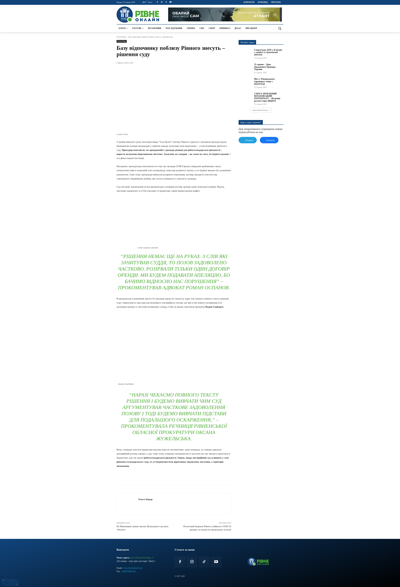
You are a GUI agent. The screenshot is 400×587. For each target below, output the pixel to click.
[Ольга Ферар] (127, 504)
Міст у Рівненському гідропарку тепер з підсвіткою (264, 81)
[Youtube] (170, 2)
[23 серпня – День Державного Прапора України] (245, 68)
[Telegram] (163, 478)
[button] (279, 28)
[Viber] (170, 478)
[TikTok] (166, 2)
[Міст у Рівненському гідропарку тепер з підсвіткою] (245, 82)
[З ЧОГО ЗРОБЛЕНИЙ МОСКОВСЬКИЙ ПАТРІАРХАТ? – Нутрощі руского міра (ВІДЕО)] (245, 97)
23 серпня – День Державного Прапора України (264, 66)
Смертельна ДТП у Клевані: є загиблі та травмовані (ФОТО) (268, 52)
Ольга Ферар (145, 499)
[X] (148, 478)
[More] (177, 478)
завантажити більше (260, 110)
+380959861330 (128, 571)
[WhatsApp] (155, 478)
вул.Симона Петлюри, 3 (142, 558)
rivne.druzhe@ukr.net (132, 568)
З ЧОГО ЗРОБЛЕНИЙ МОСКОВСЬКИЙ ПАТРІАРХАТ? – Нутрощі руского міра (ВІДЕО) (267, 97)
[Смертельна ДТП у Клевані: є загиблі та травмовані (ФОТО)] (245, 53)
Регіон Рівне (121, 37)
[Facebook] (157, 2)
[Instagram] (162, 2)
